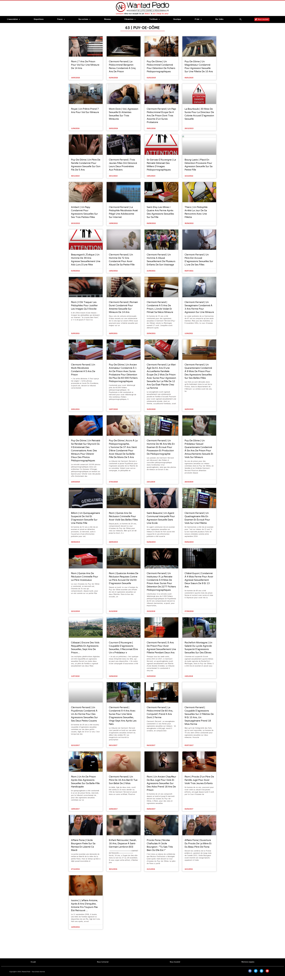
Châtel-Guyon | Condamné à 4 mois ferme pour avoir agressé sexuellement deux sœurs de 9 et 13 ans (199, 580)
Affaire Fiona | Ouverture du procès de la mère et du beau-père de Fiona (198, 843)
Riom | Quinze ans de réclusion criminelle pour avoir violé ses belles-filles (123, 516)
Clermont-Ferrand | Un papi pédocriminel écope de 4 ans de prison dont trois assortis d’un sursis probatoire (161, 116)
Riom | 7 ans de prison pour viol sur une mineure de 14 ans (85, 65)
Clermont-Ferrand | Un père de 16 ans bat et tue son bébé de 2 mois (123, 780)
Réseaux (107, 19)
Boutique (177, 19)
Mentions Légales (247, 962)
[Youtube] (267, 971)
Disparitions (39, 19)
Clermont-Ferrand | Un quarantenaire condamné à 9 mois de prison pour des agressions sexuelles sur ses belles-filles (198, 371)
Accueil (33, 962)
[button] (241, 19)
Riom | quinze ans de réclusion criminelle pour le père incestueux (84, 576)
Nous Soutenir (175, 962)
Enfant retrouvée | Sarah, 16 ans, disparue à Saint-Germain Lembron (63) (122, 843)
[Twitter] (256, 971)
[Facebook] (250, 971)
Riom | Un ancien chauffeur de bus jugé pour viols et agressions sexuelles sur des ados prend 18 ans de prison (161, 783)
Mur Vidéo (219, 19)
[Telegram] (261, 971)
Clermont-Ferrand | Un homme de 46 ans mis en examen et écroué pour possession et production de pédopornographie (161, 447)
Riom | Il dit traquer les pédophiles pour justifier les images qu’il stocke (84, 305)
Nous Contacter (103, 962)
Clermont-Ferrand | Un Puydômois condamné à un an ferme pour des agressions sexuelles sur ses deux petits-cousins (84, 714)
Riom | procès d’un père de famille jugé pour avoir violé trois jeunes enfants (199, 780)
